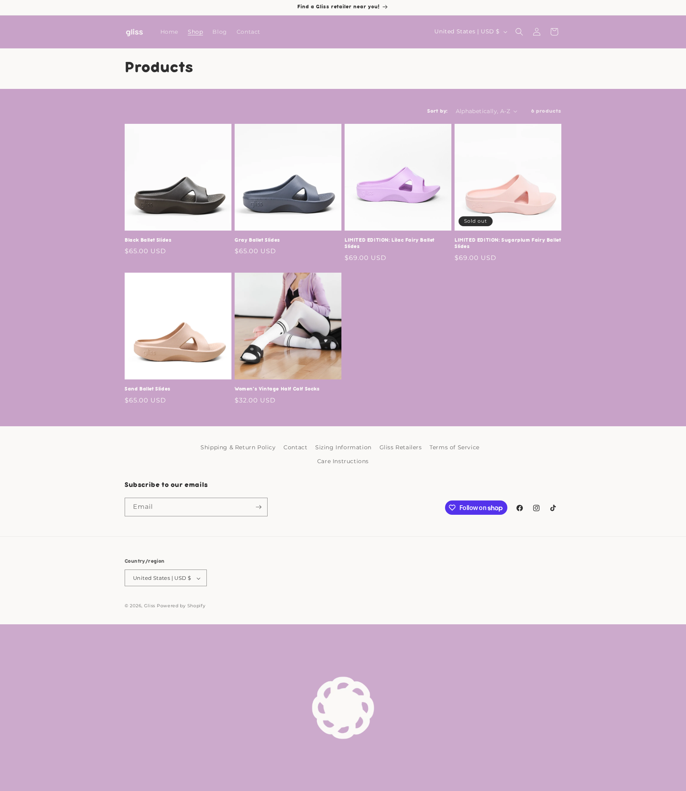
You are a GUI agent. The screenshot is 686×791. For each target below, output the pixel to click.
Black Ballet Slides (148, 240)
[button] (519, 31)
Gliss (150, 606)
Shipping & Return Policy (238, 447)
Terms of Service (455, 447)
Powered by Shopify (181, 606)
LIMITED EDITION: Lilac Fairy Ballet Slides (390, 244)
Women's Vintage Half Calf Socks (277, 389)
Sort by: (437, 111)
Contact (295, 447)
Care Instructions (343, 461)
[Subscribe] (258, 507)
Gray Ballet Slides (257, 240)
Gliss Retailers (401, 447)
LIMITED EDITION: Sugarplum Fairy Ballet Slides (508, 244)
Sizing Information (343, 447)
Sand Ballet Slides (148, 389)
